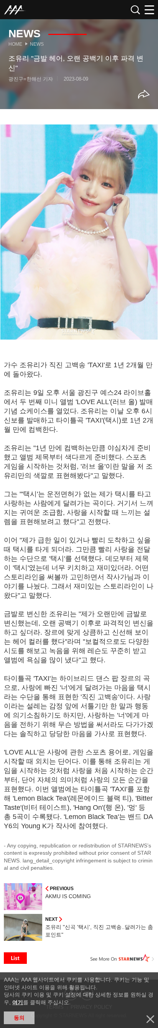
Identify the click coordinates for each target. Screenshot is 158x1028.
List (15, 958)
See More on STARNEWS (122, 958)
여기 (17, 1002)
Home (15, 44)
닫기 (150, 1019)
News (37, 44)
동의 (19, 1018)
